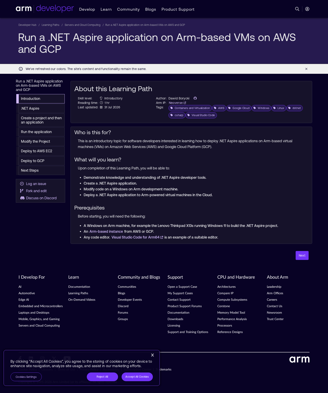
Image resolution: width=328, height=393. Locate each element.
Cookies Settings (26, 377)
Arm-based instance (106, 231)
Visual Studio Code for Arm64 (136, 237)
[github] (194, 98)
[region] (82, 368)
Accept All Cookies (137, 376)
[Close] (152, 355)
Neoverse (176, 103)
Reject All (102, 376)
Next (302, 255)
